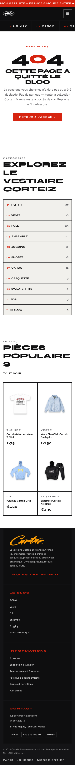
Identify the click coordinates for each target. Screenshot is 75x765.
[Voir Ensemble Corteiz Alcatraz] (55, 482)
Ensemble (37, 236)
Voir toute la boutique (37, 127)
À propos (15, 658)
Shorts (37, 257)
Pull (37, 225)
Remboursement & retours (24, 671)
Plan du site (16, 690)
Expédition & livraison (22, 664)
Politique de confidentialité (25, 677)
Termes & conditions (21, 684)
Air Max (17, 26)
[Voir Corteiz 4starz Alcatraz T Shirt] (20, 416)
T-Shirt (37, 204)
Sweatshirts (37, 288)
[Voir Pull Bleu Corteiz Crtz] (20, 482)
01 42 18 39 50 (17, 721)
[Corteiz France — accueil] (8, 13)
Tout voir (12, 373)
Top (37, 299)
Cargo (46, 26)
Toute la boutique (19, 632)
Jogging (37, 246)
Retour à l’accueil (37, 117)
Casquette (37, 278)
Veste (37, 215)
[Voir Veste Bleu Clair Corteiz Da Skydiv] (55, 416)
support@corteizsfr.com (23, 715)
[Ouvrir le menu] (67, 13)
